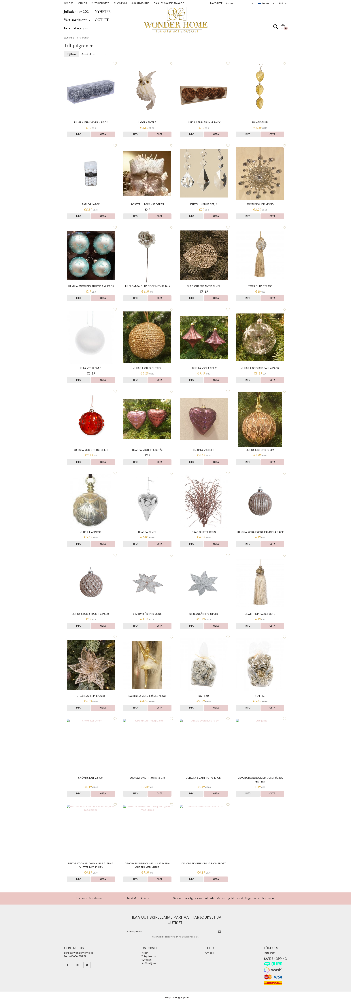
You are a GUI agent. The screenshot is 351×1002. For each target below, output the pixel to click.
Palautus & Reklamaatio (169, 3)
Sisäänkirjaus (140, 3)
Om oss (68, 3)
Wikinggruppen (181, 997)
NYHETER (103, 12)
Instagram (269, 952)
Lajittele (71, 54)
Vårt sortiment (75, 20)
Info (78, 134)
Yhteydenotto (101, 3)
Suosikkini (120, 3)
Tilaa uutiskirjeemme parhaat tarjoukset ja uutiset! (175, 920)
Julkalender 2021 (77, 12)
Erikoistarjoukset (77, 28)
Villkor (82, 3)
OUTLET (102, 20)
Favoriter (216, 3)
